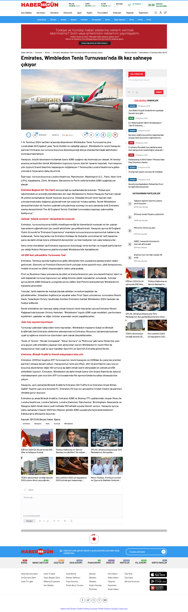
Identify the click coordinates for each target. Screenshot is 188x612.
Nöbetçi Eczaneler (52, 581)
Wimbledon (68, 423)
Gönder (29, 521)
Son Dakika (26, 12)
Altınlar (63, 19)
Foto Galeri (102, 12)
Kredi (149, 19)
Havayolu (37, 423)
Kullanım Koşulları (111, 609)
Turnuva (57, 423)
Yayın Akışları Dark (52, 577)
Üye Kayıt (129, 577)
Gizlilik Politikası (83, 609)
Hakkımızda (65, 609)
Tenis (48, 423)
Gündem (54, 12)
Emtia (140, 19)
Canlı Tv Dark (49, 573)
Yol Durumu (140, 562)
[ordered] (54, 521)
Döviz (132, 19)
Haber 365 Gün (26, 52)
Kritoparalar (96, 19)
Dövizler (53, 19)
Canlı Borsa (41, 19)
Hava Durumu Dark (29, 573)
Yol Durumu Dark (28, 577)
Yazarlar (130, 12)
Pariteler (84, 19)
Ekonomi (68, 12)
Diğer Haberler (119, 19)
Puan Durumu (94, 562)
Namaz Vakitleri (40, 562)
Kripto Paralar (159, 562)
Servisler (41, 12)
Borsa (107, 19)
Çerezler (94, 609)
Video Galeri (113, 577)
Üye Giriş (128, 573)
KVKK (101, 609)
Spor (79, 12)
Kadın (89, 12)
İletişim (73, 609)
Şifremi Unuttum (132, 581)
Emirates (26, 423)
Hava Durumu (76, 562)
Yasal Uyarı (123, 609)
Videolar (117, 12)
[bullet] (58, 521)
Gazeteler (143, 12)
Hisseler (73, 19)
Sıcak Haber (113, 589)
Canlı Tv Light (27, 581)
